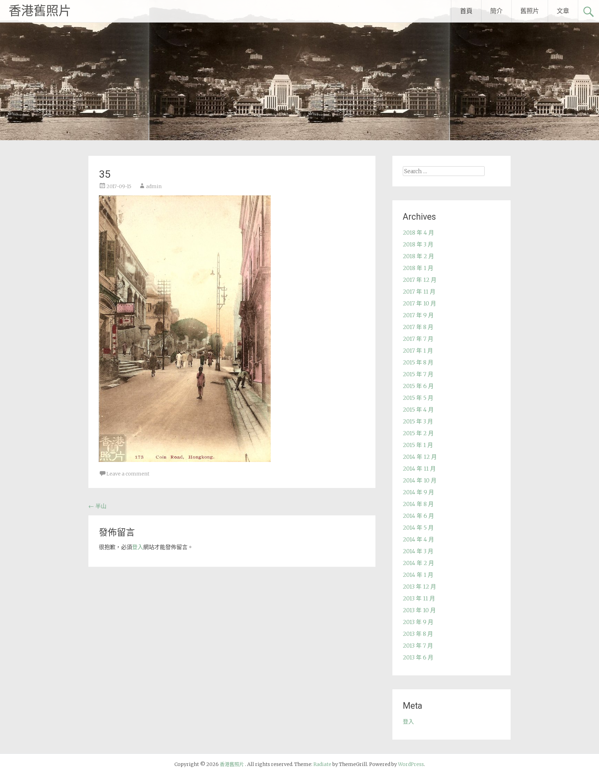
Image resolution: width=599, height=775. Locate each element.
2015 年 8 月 (418, 362)
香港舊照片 (40, 11)
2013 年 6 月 (418, 657)
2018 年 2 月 (418, 256)
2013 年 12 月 (419, 586)
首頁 (466, 11)
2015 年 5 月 (418, 397)
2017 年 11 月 (419, 291)
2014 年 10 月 (419, 480)
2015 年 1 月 (418, 444)
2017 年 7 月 (418, 338)
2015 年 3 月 (418, 421)
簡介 (496, 11)
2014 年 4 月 (418, 539)
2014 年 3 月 (418, 551)
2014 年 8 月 (418, 503)
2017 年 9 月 (418, 315)
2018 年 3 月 (418, 244)
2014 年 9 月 (418, 492)
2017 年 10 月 (419, 303)
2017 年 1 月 (418, 350)
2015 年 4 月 (418, 409)
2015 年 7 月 (418, 374)
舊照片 (529, 11)
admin (154, 186)
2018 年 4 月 (418, 232)
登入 (137, 547)
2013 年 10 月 (419, 610)
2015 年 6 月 (418, 385)
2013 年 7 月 (418, 645)
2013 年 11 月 (419, 598)
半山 (97, 506)
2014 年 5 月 (418, 527)
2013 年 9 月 (418, 621)
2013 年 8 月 (418, 633)
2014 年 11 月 (419, 468)
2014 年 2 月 (418, 562)
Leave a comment (127, 474)
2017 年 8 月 (418, 326)
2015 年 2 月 (418, 433)
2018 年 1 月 (418, 267)
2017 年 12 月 (419, 279)
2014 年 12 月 (420, 456)
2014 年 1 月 (418, 574)
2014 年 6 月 (418, 515)
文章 (563, 11)
